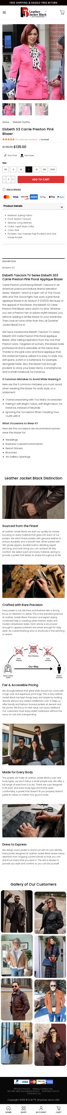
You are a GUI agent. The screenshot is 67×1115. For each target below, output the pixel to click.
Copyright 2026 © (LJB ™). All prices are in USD (33, 1099)
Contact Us (34, 1093)
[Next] (59, 62)
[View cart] (62, 12)
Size (4, 163)
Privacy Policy (22, 1089)
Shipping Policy (51, 1091)
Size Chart (12, 155)
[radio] (5, 169)
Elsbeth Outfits (21, 122)
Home (5, 122)
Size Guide (29, 155)
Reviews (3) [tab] (8, 267)
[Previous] (7, 62)
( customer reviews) (26, 139)
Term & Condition (42, 1089)
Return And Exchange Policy (23, 1091)
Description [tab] (9, 261)
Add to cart (41, 179)
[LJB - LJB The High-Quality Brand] (33, 12)
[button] (4, 12)
